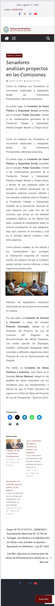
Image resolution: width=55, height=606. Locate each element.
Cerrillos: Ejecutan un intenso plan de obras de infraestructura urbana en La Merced (27, 558)
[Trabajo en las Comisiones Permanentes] (14, 444)
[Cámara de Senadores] (6, 38)
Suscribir (44, 599)
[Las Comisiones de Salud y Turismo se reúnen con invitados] (36, 458)
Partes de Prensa (14, 56)
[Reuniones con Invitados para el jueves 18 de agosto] (16, 497)
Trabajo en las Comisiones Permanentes (13, 453)
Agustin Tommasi (33, 81)
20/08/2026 (17, 9)
